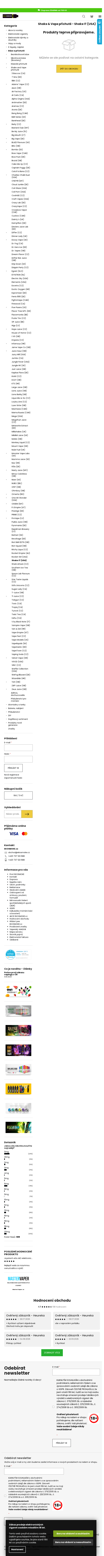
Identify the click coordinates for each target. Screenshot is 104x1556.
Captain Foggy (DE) (21, 167)
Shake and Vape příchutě (18, 68)
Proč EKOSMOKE (17, 874)
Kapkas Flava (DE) (20, 372)
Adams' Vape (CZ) (20, 84)
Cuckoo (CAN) (18, 215)
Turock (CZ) (17, 610)
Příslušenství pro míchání (18, 699)
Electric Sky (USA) (20, 278)
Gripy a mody (14, 43)
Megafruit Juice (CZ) (19, 421)
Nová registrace (11, 775)
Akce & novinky (15, 30)
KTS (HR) (16, 383)
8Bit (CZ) (16, 80)
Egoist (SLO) (17, 271)
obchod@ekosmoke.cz (19, 852)
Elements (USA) (19, 282)
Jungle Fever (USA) (21, 361)
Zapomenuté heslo (13, 778)
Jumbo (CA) (17, 358)
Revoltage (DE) (19, 538)
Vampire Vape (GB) (21, 625)
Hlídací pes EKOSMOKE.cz (16, 922)
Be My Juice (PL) (19, 131)
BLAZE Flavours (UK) (21, 142)
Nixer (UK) (16, 479)
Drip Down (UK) (19, 264)
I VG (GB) (16, 336)
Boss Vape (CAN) (20, 153)
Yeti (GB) (16, 682)
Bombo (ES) (17, 149)
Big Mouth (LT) (18, 135)
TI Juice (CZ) (18, 596)
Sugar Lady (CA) (19, 589)
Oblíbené (14, 939)
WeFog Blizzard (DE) (21, 674)
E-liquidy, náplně (16, 47)
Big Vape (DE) (18, 138)
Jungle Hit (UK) (19, 365)
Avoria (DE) (17, 109)
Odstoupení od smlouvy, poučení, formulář (18, 895)
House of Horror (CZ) (21, 332)
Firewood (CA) (18, 303)
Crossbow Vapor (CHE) (19, 211)
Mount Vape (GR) (20, 446)
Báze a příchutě (16, 50)
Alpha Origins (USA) (21, 98)
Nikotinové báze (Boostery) (18, 59)
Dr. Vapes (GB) (18, 250)
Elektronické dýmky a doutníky (18, 38)
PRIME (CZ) (17, 514)
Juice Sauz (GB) (19, 351)
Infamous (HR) (18, 343)
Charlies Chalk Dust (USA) (21, 176)
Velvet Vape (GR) (20, 658)
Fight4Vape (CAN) (20, 300)
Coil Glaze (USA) (19, 188)
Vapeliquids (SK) (19, 643)
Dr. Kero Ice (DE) (19, 247)
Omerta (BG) (18, 494)
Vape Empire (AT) (20, 632)
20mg (7, 1231)
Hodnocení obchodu (19, 918)
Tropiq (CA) (17, 607)
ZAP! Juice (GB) (19, 685)
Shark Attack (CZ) (20, 564)
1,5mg (6, 1157)
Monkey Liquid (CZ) (21, 442)
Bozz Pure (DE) (18, 157)
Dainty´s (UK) (18, 219)
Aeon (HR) (16, 88)
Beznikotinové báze (20, 54)
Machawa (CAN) (19, 409)
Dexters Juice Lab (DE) (20, 227)
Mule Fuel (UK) (18, 449)
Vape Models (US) (20, 639)
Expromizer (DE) (19, 293)
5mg (6, 1178)
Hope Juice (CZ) (19, 329)
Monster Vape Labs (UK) (21, 454)
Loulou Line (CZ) (19, 401)
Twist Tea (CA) (19, 614)
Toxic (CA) (17, 603)
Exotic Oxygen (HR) (21, 289)
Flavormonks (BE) (20, 314)
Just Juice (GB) (19, 369)
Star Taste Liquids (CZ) (20, 580)
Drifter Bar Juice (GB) (19, 259)
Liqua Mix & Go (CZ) (21, 398)
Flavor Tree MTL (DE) (21, 311)
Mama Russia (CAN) (21, 412)
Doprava (14, 879)
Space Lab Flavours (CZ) (21, 574)
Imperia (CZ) (18, 340)
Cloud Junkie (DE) (20, 184)
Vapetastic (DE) (19, 647)
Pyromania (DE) (19, 525)
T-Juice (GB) (18, 592)
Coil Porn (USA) (19, 191)
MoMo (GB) (17, 439)
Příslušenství (14, 712)
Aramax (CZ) (18, 106)
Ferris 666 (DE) (18, 296)
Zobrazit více (52, 1352)
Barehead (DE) (18, 120)
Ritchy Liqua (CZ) (20, 549)
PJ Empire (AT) (19, 507)
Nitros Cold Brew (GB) (19, 475)
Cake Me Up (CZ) (20, 164)
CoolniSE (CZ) (18, 195)
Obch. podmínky (17, 884)
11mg (6, 1205)
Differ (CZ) (17, 232)
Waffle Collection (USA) (20, 669)
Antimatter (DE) (19, 102)
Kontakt (13, 876)
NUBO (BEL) (17, 483)
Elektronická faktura (19, 937)
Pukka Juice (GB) (20, 522)
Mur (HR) (16, 463)
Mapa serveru (16, 932)
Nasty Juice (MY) (20, 470)
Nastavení (17, 1549)
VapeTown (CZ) (19, 650)
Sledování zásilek (17, 890)
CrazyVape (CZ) (19, 206)
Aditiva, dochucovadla (18, 694)
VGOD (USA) (17, 661)
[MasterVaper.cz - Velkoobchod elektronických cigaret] (18, 1278)
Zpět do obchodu (69, 68)
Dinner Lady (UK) (19, 236)
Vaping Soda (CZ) (20, 654)
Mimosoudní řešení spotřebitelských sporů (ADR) (20, 903)
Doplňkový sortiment (18, 719)
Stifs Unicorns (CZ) (20, 585)
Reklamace (15, 887)
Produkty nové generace (15, 723)
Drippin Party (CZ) (20, 267)
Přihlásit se (13, 768)
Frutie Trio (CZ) (19, 318)
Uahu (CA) (17, 618)
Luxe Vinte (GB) (19, 405)
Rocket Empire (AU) (21, 553)
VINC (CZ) (16, 665)
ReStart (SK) (17, 535)
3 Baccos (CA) (18, 73)
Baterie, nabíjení (15, 708)
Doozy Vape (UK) (20, 239)
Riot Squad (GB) (19, 546)
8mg (6, 1189)
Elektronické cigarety (18, 34)
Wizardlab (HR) (19, 678)
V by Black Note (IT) (21, 621)
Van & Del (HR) (19, 628)
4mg (6, 1173)
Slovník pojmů (16, 934)
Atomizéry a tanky (16, 704)
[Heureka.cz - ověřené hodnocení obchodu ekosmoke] (18, 955)
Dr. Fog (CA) (17, 243)
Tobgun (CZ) (18, 600)
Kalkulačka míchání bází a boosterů (21, 912)
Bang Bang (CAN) (20, 113)
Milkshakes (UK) (19, 431)
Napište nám (16, 882)
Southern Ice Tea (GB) (20, 568)
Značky (11, 728)
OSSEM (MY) (17, 503)
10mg (6, 1199)
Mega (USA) (17, 416)
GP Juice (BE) (18, 322)
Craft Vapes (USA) (20, 199)
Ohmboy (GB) (18, 490)
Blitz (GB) (16, 146)
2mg (6, 1162)
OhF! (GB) (16, 487)
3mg (6, 1167)
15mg (6, 1215)
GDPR (12, 908)
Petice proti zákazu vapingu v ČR (14, 974)
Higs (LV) (16, 325)
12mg (6, 1210)
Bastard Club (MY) (20, 127)
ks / (18, 795)
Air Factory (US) (19, 91)
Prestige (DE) (18, 511)
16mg (6, 1221)
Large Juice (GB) (19, 387)
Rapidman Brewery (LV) (20, 530)
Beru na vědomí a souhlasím (73, 1533)
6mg (6, 1183)
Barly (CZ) (16, 124)
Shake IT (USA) (19, 560)
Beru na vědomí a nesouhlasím (73, 1542)
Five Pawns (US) (19, 307)
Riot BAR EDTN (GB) (20, 542)
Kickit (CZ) (17, 376)
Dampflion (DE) (19, 223)
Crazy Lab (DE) (19, 202)
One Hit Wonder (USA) (19, 498)
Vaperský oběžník (18, 929)
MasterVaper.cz (18, 1289)
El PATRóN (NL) (18, 274)
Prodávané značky (18, 926)
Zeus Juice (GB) (19, 689)
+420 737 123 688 (16, 856)
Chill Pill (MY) (18, 180)
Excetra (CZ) (18, 285)
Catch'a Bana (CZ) (21, 171)
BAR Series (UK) (19, 117)
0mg (6, 1151)
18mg (6, 1226)
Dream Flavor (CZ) (20, 254)
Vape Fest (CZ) (19, 636)
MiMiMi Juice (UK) (20, 435)
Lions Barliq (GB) (19, 394)
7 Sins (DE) (17, 77)
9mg (6, 1194)
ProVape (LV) (18, 518)
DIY (9, 715)
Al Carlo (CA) (18, 95)
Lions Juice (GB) (19, 390)
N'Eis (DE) (16, 466)
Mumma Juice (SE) (21, 459)
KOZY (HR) (16, 380)
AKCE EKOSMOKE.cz (18, 916)
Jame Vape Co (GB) (21, 347)
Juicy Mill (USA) (19, 354)
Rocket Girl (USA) (20, 556)
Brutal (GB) (17, 160)
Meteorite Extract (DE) (20, 426)
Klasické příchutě (19, 64)
